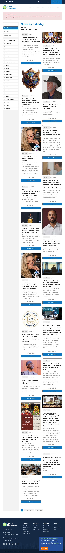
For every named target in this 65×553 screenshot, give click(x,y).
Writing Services (26, 531)
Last (41, 510)
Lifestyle (7, 90)
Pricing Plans (26, 525)
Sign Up (40, 1)
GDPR (58, 544)
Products (25, 523)
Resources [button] (50, 7)
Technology (8, 108)
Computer (8, 49)
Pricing (37, 7)
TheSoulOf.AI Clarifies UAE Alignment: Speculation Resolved (29, 158)
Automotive (8, 43)
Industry (7, 80)
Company (35, 523)
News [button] (42, 7)
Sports (7, 105)
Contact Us (58, 7)
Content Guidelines (57, 527)
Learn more (56, 543)
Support (56, 523)
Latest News (7, 24)
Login (47, 1)
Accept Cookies (44, 548)
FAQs (55, 529)
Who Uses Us (36, 527)
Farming (7, 65)
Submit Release (56, 1)
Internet (7, 83)
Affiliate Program (26, 533)
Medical (7, 93)
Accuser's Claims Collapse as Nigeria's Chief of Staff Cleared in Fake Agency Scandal (30, 382)
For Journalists (46, 531)
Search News (7, 35)
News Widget (46, 529)
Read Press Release (31, 63)
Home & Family (9, 74)
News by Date (7, 31)
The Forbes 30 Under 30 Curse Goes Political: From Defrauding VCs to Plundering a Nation (30, 230)
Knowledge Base (46, 525)
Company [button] (30, 7)
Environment (8, 59)
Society (7, 102)
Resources (46, 523)
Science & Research (10, 99)
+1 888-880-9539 (8, 1)
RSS (44, 527)
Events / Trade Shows (10, 62)
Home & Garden (9, 77)
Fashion (7, 68)
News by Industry (8, 27)
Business (8, 46)
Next (37, 510)
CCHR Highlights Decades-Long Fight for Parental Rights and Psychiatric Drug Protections (31, 482)
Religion (7, 96)
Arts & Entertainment (10, 40)
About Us (35, 525)
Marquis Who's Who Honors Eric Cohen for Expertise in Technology (52, 106)
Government (8, 71)
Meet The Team (36, 529)
